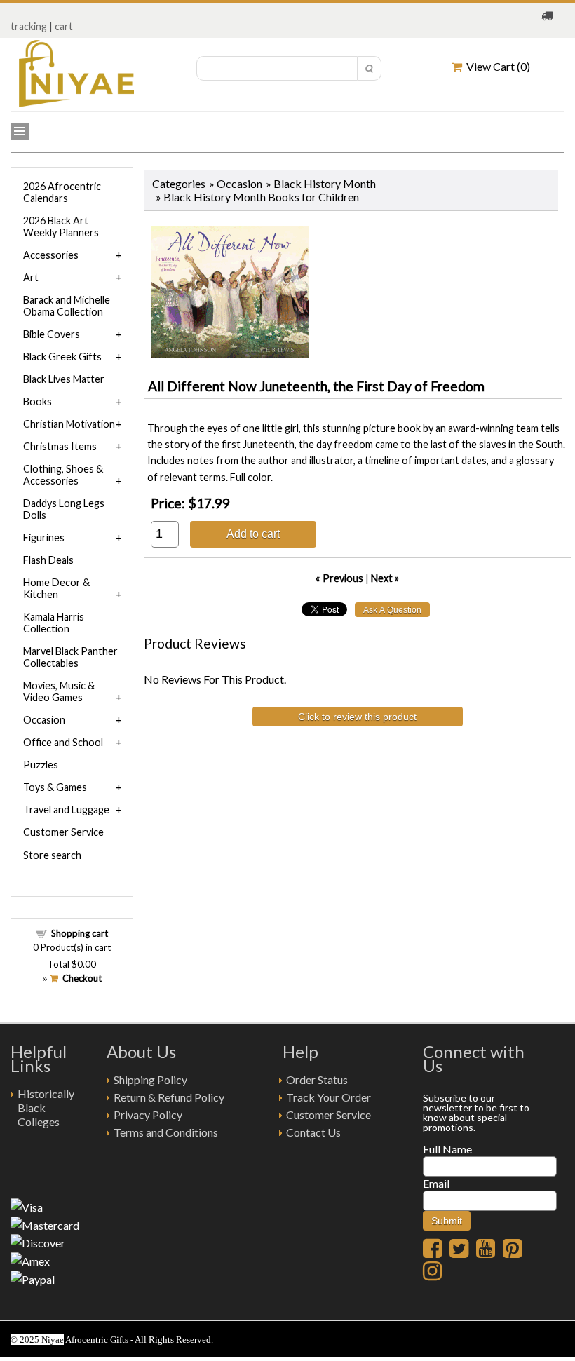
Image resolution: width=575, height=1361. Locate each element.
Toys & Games (55, 787)
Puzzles (40, 765)
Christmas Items (60, 446)
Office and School (63, 742)
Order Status (317, 1079)
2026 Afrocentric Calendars (62, 192)
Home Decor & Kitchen (56, 588)
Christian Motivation (69, 424)
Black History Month (324, 183)
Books (37, 401)
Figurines (44, 537)
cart (64, 26)
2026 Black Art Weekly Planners (61, 226)
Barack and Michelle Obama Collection (66, 306)
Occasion (239, 183)
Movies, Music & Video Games (59, 691)
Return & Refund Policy (169, 1097)
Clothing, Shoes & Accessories (63, 475)
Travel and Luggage (66, 809)
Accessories (51, 255)
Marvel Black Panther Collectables (70, 657)
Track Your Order (328, 1097)
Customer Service (63, 832)
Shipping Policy (150, 1079)
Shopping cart (79, 933)
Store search (52, 855)
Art (31, 277)
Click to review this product (357, 717)
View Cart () (496, 66)
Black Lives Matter (63, 379)
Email (436, 1183)
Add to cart (253, 533)
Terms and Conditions (166, 1132)
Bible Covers (51, 334)
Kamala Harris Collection (53, 623)
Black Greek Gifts (62, 357)
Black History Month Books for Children (261, 196)
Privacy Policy (148, 1114)
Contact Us (313, 1132)
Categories (178, 183)
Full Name (447, 1149)
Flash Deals (48, 560)
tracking (29, 26)
